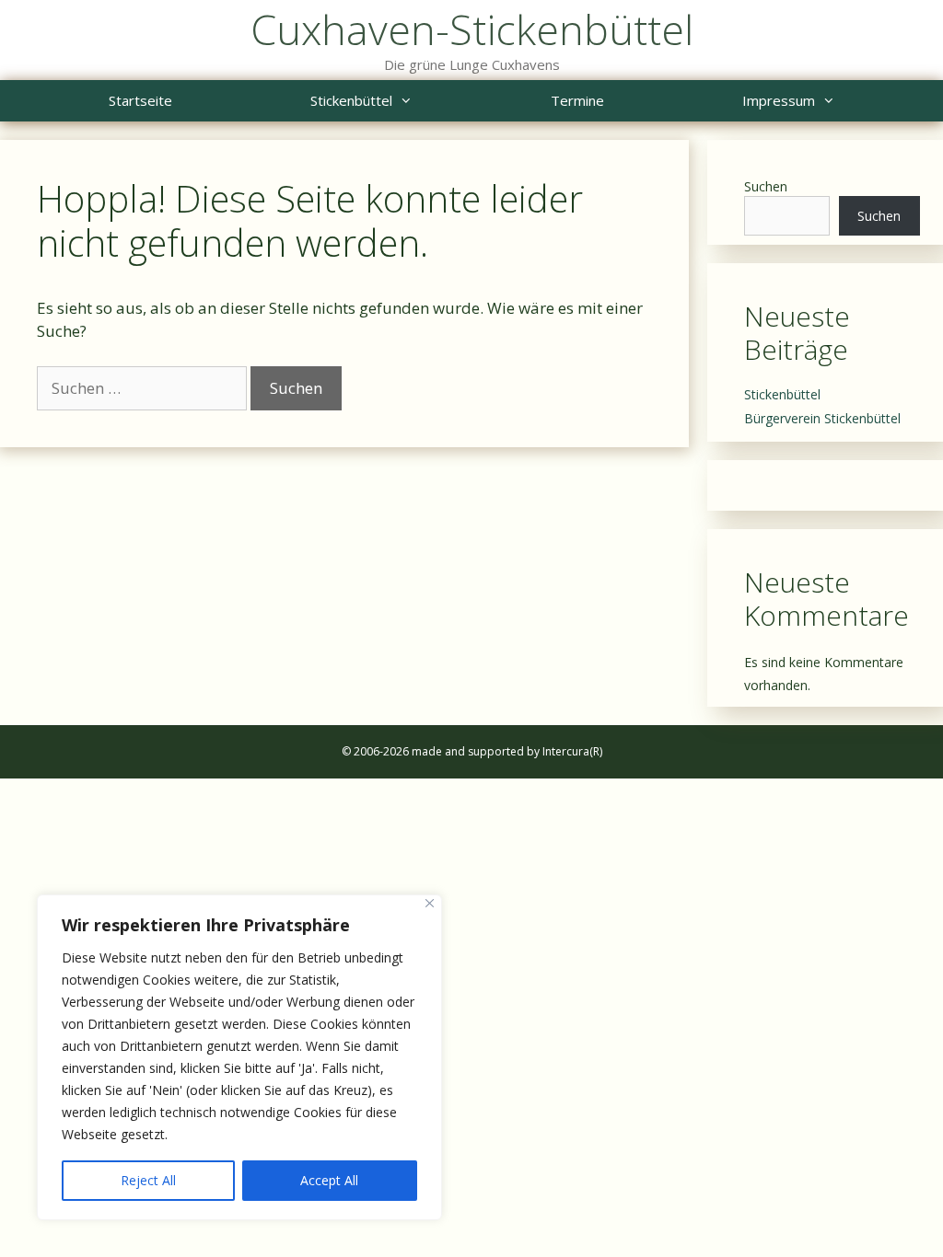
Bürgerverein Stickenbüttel (822, 418)
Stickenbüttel (351, 100)
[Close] (429, 903)
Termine (577, 100)
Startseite (140, 100)
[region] (239, 1057)
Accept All (329, 1180)
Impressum (778, 100)
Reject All (148, 1180)
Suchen (765, 186)
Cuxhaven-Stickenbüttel (471, 29)
